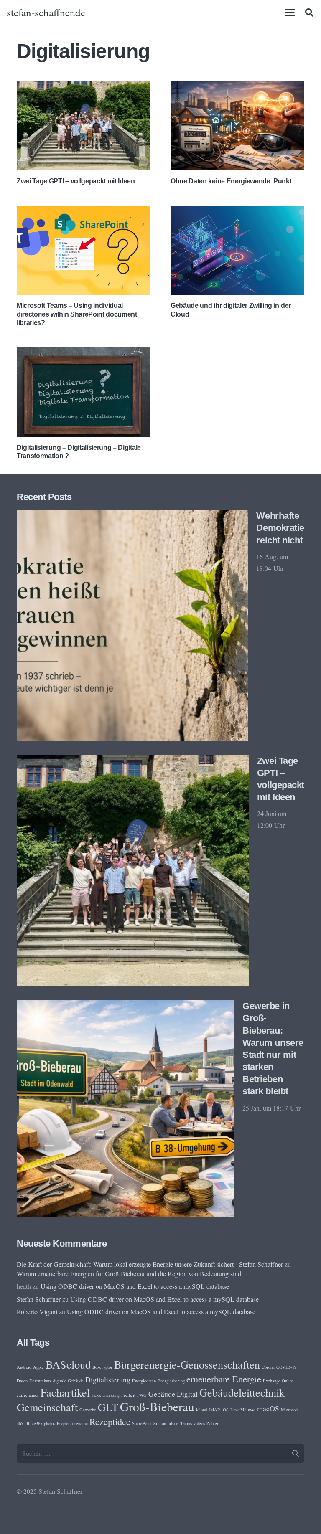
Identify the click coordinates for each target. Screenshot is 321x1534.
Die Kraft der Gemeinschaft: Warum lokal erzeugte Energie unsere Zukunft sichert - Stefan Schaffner (150, 1264)
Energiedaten (144, 1381)
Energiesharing (171, 1381)
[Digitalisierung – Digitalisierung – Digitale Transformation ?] (83, 391)
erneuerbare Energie (223, 1378)
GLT (108, 1407)
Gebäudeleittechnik (242, 1392)
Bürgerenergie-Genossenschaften (187, 1364)
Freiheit (128, 1395)
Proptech (65, 1423)
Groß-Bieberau (157, 1406)
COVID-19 (286, 1367)
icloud (201, 1409)
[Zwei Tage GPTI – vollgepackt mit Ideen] (83, 125)
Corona (268, 1367)
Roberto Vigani (37, 1311)
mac (251, 1409)
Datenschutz (40, 1381)
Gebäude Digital (173, 1394)
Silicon (159, 1423)
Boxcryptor (102, 1367)
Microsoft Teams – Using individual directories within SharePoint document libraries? (77, 314)
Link (234, 1409)
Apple (38, 1367)
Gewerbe (87, 1409)
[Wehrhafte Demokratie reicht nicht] (132, 625)
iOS (225, 1409)
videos (199, 1423)
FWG (142, 1395)
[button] (289, 13)
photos (49, 1423)
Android (24, 1367)
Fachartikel (65, 1392)
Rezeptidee (109, 1421)
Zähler (212, 1423)
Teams (186, 1423)
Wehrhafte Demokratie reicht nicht (280, 527)
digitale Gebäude (68, 1381)
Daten (22, 1381)
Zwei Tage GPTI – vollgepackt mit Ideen (76, 181)
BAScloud (68, 1364)
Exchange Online (278, 1381)
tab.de (173, 1423)
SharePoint (142, 1423)
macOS (268, 1408)
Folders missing (106, 1395)
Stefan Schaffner (39, 1299)
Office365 (33, 1423)
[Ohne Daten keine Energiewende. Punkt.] (237, 125)
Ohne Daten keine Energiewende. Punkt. (232, 181)
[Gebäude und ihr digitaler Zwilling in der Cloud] (237, 250)
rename (81, 1423)
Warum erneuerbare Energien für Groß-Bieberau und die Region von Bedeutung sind (129, 1273)
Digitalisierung (107, 1379)
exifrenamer (28, 1395)
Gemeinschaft (47, 1407)
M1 (243, 1409)
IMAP (214, 1409)
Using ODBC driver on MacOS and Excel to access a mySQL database (135, 1286)
